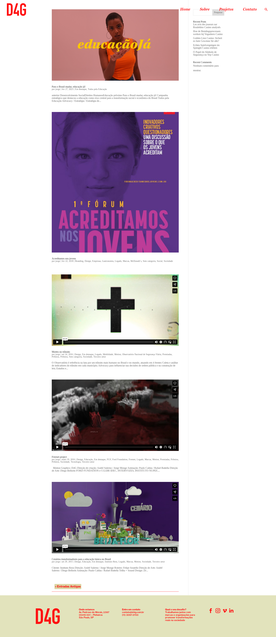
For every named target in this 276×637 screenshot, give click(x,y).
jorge (57, 89)
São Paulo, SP (86, 617)
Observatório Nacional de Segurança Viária (141, 354)
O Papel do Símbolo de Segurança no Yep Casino (206, 53)
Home (185, 9)
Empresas (96, 261)
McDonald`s (136, 261)
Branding (79, 261)
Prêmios (55, 357)
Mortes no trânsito (61, 351)
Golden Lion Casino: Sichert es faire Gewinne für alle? (207, 39)
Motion (117, 354)
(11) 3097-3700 (130, 615)
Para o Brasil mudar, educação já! (68, 86)
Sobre (205, 9)
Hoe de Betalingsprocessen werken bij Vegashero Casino (208, 32)
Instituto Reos (111, 561)
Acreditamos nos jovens (64, 258)
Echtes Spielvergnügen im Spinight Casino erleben (206, 46)
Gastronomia (108, 261)
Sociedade (168, 261)
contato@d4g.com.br (133, 612)
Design (88, 261)
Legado (118, 261)
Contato (250, 9)
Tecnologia (76, 462)
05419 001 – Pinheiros (91, 615)
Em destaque (81, 89)
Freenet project (59, 457)
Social (159, 261)
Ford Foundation (119, 459)
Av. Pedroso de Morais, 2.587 (94, 611)
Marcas (126, 261)
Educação (88, 459)
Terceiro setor (99, 357)
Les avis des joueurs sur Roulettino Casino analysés (206, 26)
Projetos (226, 9)
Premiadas (167, 354)
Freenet (132, 459)
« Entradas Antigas (68, 586)
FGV (109, 459)
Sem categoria (149, 261)
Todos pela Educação (97, 89)
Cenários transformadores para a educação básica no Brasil (81, 559)
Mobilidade (108, 354)
